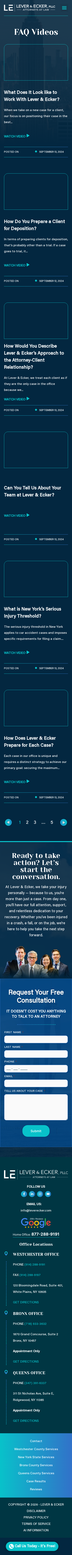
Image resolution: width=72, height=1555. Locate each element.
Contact (36, 1441)
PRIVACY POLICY (36, 1517)
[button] (64, 8)
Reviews (36, 1489)
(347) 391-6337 (35, 1383)
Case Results (36, 1481)
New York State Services (36, 1457)
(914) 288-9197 (30, 1275)
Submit (36, 1131)
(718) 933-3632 (35, 1324)
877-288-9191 (45, 1234)
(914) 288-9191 (34, 1264)
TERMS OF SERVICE (36, 1524)
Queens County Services (36, 1473)
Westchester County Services (36, 1449)
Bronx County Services (36, 1465)
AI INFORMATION (36, 1530)
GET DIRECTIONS (26, 1302)
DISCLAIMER (36, 1511)
